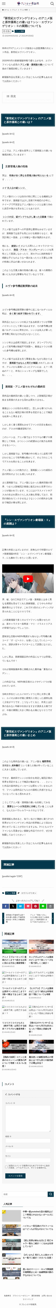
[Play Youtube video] (28, 578)
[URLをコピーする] (50, 906)
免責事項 (7, 1296)
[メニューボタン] (3, 3)
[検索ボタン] (52, 3)
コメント (10, 1103)
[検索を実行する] (51, 1194)
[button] (5, 906)
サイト (8, 1156)
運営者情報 (35, 1296)
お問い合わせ (47, 1296)
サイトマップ (28, 1299)
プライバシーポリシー (21, 1296)
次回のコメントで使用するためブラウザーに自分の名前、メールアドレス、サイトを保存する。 (29, 1167)
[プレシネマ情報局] (28, 3)
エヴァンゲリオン (28, 893)
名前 (8, 1136)
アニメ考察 (19, 31)
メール (9, 1146)
